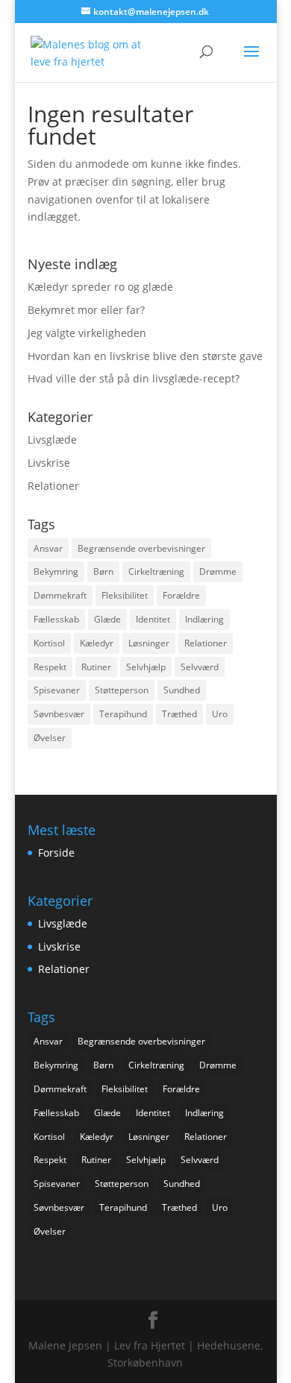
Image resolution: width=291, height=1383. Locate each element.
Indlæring (204, 619)
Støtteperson (121, 690)
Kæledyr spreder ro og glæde (100, 287)
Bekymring (56, 571)
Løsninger (148, 643)
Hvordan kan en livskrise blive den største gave (145, 356)
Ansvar (48, 548)
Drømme (218, 571)
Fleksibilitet (124, 595)
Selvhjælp (146, 667)
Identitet (153, 619)
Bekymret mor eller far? (86, 310)
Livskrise (49, 463)
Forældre (181, 595)
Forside (56, 852)
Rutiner (96, 667)
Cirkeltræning (156, 571)
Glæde (107, 619)
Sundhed (181, 690)
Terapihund (123, 714)
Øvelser (50, 737)
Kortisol (49, 643)
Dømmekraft (60, 595)
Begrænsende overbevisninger (141, 548)
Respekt (50, 667)
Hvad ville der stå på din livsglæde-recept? (134, 378)
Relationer (53, 486)
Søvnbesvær (59, 714)
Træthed (179, 714)
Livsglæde (52, 439)
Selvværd (200, 667)
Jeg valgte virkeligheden (87, 333)
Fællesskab (56, 619)
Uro (220, 714)
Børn (103, 571)
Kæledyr (96, 643)
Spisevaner (57, 690)
